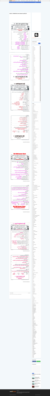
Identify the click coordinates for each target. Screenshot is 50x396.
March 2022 (36, 90)
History (33, 183)
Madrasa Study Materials (35, 208)
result (33, 257)
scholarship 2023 (34, 263)
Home (16, 0)
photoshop (33, 236)
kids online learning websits (35, 197)
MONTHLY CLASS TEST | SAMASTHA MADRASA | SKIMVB (37, 380)
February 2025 (36, 55)
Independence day (34, 190)
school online (34, 266)
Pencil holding (34, 233)
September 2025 (36, 49)
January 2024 (36, 68)
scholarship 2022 (34, 262)
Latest (19, 0)
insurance (33, 192)
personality (33, 235)
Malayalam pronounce (34, 217)
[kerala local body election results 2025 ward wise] (33, 387)
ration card (33, 255)
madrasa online (34, 214)
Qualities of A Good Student (35, 247)
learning (33, 203)
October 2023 (36, 71)
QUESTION (33, 248)
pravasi (33, 243)
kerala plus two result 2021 (35, 195)
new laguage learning (34, 226)
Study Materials (23, 0)
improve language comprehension (35, 189)
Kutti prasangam (34, 201)
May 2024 (36, 64)
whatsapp (39, 361)
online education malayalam (35, 231)
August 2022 (36, 85)
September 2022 (36, 84)
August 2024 (36, 61)
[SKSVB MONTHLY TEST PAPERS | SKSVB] (36, 369)
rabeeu (33, 253)
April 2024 (36, 65)
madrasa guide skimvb (34, 211)
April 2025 (36, 53)
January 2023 (36, 80)
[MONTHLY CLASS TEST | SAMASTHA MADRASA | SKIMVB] (33, 381)
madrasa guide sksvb (34, 212)
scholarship (33, 260)
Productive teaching (34, 244)
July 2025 (36, 51)
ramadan (33, 254)
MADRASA (33, 207)
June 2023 (36, 75)
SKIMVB (27, 0)
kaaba (33, 194)
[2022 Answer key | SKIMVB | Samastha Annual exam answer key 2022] (33, 384)
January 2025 (36, 56)
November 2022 (36, 82)
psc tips (33, 245)
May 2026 (36, 46)
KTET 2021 (33, 200)
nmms (33, 228)
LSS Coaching (34, 205)
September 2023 (36, 72)
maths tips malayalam (34, 220)
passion (33, 232)
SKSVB (30, 0)
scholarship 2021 (34, 261)
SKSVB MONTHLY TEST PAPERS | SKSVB (36, 374)
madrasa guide (34, 210)
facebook (34, 361)
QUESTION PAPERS (34, 249)
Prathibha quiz (34, 242)
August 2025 (36, 50)
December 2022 (36, 81)
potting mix (33, 241)
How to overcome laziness (35, 188)
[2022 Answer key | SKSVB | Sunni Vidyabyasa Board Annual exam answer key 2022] (33, 378)
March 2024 (36, 66)
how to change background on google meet (36, 186)
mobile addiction (34, 222)
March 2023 (36, 78)
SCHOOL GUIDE (34, 265)
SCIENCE (33, 267)
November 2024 (36, 58)
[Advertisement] (25, 8)
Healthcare (33, 182)
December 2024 (36, 57)
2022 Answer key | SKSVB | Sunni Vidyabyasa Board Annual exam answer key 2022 (37, 378)
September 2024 (36, 60)
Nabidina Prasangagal (34, 224)
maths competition (34, 219)
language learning (34, 202)
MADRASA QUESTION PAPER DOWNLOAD (36, 215)
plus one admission (34, 238)
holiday (33, 184)
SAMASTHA (33, 258)
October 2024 (36, 59)
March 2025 (36, 54)
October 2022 (36, 83)
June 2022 (36, 87)
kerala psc (33, 196)
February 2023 (36, 79)
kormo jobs (33, 198)
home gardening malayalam (35, 185)
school (33, 264)
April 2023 (36, 77)
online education (34, 230)
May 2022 (36, 88)
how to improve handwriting (35, 187)
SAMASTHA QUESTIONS (34, 259)
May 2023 (36, 76)
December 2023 (36, 69)
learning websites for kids (35, 204)
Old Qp (32, 0)
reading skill (34, 256)
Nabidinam (33, 225)
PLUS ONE (33, 237)
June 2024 (36, 63)
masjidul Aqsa (34, 218)
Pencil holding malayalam (35, 234)
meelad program (34, 221)
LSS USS (33, 206)
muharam (33, 223)
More (35, 0)
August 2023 (36, 73)
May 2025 (36, 52)
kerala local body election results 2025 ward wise (37, 386)
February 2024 (36, 67)
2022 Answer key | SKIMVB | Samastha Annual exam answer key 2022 (37, 383)
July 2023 (36, 74)
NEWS (33, 227)
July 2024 (36, 62)
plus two (33, 239)
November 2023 (36, 70)
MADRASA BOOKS (34, 209)
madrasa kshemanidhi (34, 213)
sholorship (33, 269)
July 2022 (36, 86)
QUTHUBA (33, 252)
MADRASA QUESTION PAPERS (35, 216)
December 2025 (36, 47)
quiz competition (34, 251)
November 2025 (36, 48)
